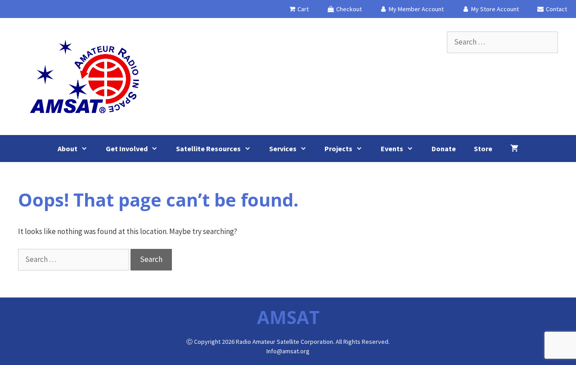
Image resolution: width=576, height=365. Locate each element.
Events (392, 148)
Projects (338, 148)
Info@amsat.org (288, 351)
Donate (444, 148)
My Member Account (415, 9)
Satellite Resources (208, 148)
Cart (302, 9)
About (67, 148)
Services (283, 148)
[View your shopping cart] (514, 148)
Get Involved (127, 148)
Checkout (348, 9)
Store (483, 148)
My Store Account (494, 9)
